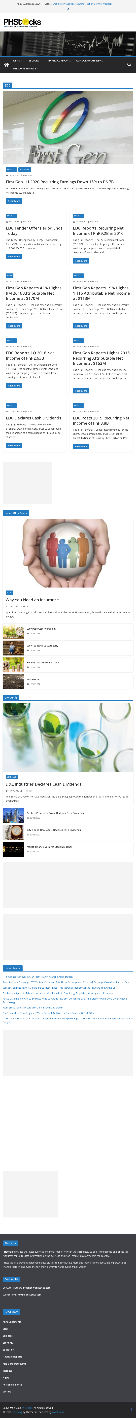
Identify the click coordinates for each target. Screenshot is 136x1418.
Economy (8, 1342)
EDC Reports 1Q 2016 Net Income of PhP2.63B (30, 355)
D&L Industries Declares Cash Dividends (43, 784)
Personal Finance (24, 68)
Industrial (25, 169)
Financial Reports (59, 60)
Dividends (11, 777)
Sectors (34, 60)
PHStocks (27, 175)
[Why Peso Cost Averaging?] (13, 631)
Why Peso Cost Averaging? (41, 628)
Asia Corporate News (89, 60)
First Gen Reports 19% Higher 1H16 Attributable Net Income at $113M (101, 293)
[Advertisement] (27, 483)
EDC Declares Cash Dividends (33, 418)
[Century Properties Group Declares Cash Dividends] (13, 815)
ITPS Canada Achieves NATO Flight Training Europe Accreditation (38, 976)
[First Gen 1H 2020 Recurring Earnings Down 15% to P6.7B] (68, 127)
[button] (22, 60)
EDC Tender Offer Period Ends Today (34, 230)
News (16, 60)
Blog (9, 592)
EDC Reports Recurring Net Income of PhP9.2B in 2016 (98, 230)
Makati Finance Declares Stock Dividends (49, 846)
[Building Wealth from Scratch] (13, 664)
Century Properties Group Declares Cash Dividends (55, 813)
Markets (7, 1370)
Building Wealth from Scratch (43, 662)
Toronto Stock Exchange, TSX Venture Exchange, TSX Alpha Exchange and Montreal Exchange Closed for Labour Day (66, 982)
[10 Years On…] (13, 681)
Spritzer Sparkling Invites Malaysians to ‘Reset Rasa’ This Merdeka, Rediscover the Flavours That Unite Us (59, 987)
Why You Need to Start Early (42, 645)
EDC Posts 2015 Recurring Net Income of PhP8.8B (101, 420)
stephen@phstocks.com (36, 1287)
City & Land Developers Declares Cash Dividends (54, 829)
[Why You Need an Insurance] (68, 553)
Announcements (12, 1321)
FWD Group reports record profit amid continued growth (33, 1007)
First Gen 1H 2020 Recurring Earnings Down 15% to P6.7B (60, 181)
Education (8, 1349)
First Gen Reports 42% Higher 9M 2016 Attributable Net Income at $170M (33, 293)
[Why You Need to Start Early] (13, 648)
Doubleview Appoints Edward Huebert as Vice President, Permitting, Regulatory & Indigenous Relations (58, 993)
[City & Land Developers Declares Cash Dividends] (13, 832)
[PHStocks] (68, 34)
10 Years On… (34, 679)
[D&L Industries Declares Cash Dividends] (68, 737)
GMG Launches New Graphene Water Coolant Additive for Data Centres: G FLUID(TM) (49, 1013)
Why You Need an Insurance (32, 599)
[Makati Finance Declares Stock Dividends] (13, 849)
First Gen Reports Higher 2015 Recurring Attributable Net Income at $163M (101, 358)
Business (11, 169)
